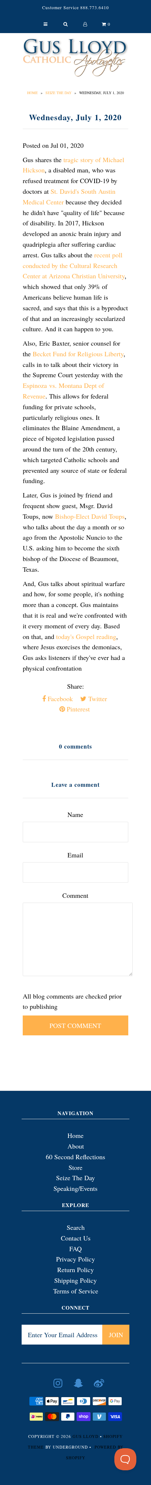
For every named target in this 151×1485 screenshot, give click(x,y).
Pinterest (77, 708)
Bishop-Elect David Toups (90, 516)
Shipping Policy (75, 1280)
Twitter (96, 698)
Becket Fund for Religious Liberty (78, 353)
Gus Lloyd (86, 1436)
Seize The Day (58, 92)
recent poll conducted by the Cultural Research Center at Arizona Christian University (74, 265)
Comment (75, 895)
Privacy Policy (75, 1258)
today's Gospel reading (86, 636)
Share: (75, 686)
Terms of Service (75, 1290)
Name (75, 814)
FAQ (75, 1248)
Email (75, 854)
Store (75, 1167)
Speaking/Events (75, 1188)
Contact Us (76, 1238)
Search (76, 1227)
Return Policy (75, 1269)
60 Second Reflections (75, 1156)
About (75, 1146)
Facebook (59, 698)
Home (32, 92)
